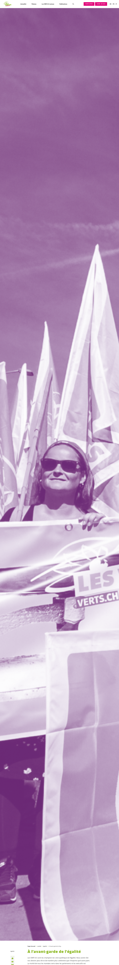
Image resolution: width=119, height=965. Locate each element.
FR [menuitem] (113, 4)
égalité (45, 946)
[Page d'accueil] (7, 4)
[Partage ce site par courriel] (12, 961)
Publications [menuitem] (63, 4)
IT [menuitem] (116, 4)
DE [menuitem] (110, 4)
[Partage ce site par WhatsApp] (12, 958)
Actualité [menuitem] (23, 4)
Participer (89, 4)
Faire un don (101, 4)
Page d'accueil (31, 946)
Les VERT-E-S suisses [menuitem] (48, 4)
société (39, 946)
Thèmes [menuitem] (33, 4)
